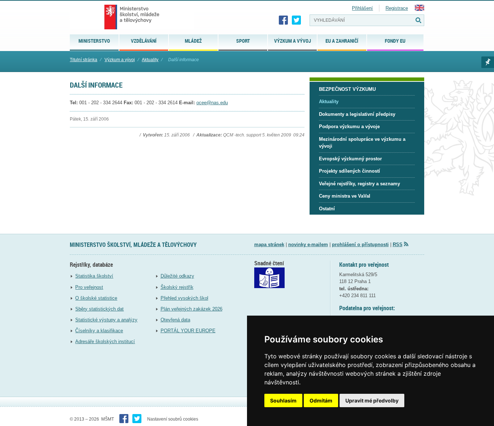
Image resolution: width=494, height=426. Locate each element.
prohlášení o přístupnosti (360, 244)
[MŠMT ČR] (132, 17)
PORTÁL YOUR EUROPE (188, 330)
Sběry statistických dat (99, 309)
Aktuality (150, 59)
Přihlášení (362, 8)
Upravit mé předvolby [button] (372, 400)
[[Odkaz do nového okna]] (269, 286)
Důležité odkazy (177, 276)
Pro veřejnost (89, 287)
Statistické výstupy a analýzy (106, 319)
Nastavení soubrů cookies (172, 419)
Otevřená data (175, 319)
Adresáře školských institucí (105, 341)
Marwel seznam (487, 62)
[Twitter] (296, 20)
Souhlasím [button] (283, 400)
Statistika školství (94, 276)
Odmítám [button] (321, 400)
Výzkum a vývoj (120, 59)
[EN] (419, 9)
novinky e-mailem (308, 244)
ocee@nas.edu (212, 102)
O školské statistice (96, 298)
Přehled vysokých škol (184, 298)
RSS (398, 244)
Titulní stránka (83, 59)
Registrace (397, 8)
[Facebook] (283, 20)
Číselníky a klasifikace (99, 330)
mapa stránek (269, 244)
